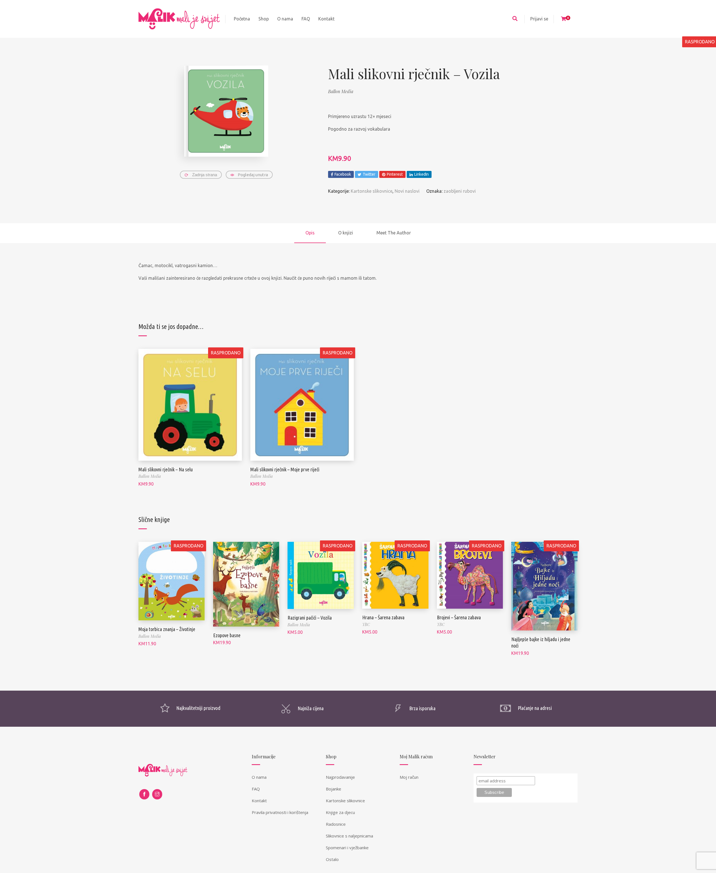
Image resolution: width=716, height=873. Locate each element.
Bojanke (333, 789)
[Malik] (179, 18)
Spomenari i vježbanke (347, 847)
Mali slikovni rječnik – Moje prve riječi (284, 469)
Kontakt (259, 800)
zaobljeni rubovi (460, 191)
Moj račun (409, 777)
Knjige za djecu (340, 812)
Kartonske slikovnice (371, 191)
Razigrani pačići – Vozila (310, 617)
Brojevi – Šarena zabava (459, 617)
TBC (366, 624)
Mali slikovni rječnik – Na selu (165, 469)
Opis (310, 232)
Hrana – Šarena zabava (383, 617)
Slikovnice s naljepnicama (349, 836)
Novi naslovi (407, 191)
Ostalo (332, 859)
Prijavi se (539, 18)
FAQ (256, 789)
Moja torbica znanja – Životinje (166, 629)
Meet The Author (393, 232)
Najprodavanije (340, 777)
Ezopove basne (227, 635)
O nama (259, 777)
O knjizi (345, 232)
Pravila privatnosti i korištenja (280, 812)
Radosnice (336, 824)
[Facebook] (144, 794)
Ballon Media (340, 91)
